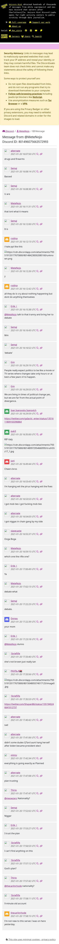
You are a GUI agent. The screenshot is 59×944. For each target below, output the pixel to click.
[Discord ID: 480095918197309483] (6, 363)
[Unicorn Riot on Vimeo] (31, 30)
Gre (13, 362)
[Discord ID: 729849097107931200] (6, 151)
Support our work (40, 22)
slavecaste (16, 530)
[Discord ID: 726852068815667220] (6, 619)
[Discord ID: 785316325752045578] (6, 531)
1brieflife (15, 653)
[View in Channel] (37, 154)
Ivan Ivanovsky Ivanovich (23, 410)
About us (16, 26)
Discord (9, 131)
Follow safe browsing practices (25, 93)
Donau (14, 618)
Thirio (14, 790)
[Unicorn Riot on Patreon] (41, 30)
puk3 (13, 431)
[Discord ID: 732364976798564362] (6, 654)
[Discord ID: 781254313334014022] (6, 432)
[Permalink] (41, 154)
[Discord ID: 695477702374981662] (6, 411)
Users (27, 36)
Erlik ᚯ (14, 306)
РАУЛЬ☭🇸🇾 (16, 671)
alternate (15, 150)
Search (38, 36)
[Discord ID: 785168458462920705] (6, 756)
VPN (25, 103)
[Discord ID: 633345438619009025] (6, 307)
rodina (14, 238)
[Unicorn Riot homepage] (4, 6)
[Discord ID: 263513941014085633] (6, 239)
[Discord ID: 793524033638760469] (6, 461)
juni (13, 460)
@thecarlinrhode (13, 885)
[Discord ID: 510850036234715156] (6, 169)
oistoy (14, 755)
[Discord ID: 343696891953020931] (6, 791)
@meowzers (10, 798)
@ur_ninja (16, 30)
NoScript (37, 97)
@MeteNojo (10, 314)
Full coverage (18, 22)
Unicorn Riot (15, 4)
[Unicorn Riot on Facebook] (26, 30)
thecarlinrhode (18, 912)
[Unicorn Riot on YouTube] (36, 30)
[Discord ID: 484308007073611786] (6, 671)
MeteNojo (24, 131)
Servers (15, 36)
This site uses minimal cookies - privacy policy (32, 939)
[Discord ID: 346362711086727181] (6, 204)
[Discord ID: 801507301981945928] (6, 913)
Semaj (14, 168)
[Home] (4, 36)
